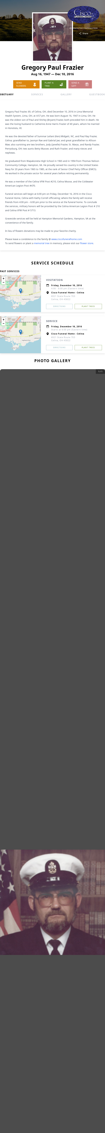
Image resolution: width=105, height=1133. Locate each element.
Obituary (7, 94)
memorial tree (41, 243)
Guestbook (97, 94)
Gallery (66, 94)
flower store (86, 243)
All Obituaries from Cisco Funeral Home (83, 28)
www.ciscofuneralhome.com (66, 239)
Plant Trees (88, 306)
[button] (20, 291)
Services (37, 94)
